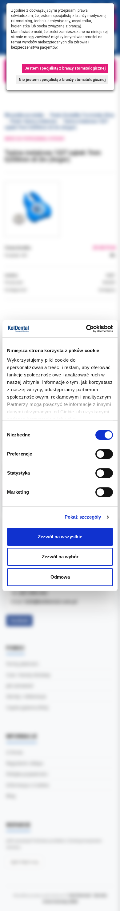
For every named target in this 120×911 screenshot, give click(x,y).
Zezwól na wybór (60, 556)
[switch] (104, 454)
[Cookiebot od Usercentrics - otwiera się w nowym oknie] (86, 329)
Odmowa (60, 577)
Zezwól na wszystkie (60, 536)
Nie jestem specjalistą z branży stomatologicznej (62, 80)
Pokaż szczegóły (83, 517)
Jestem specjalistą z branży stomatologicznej (65, 68)
